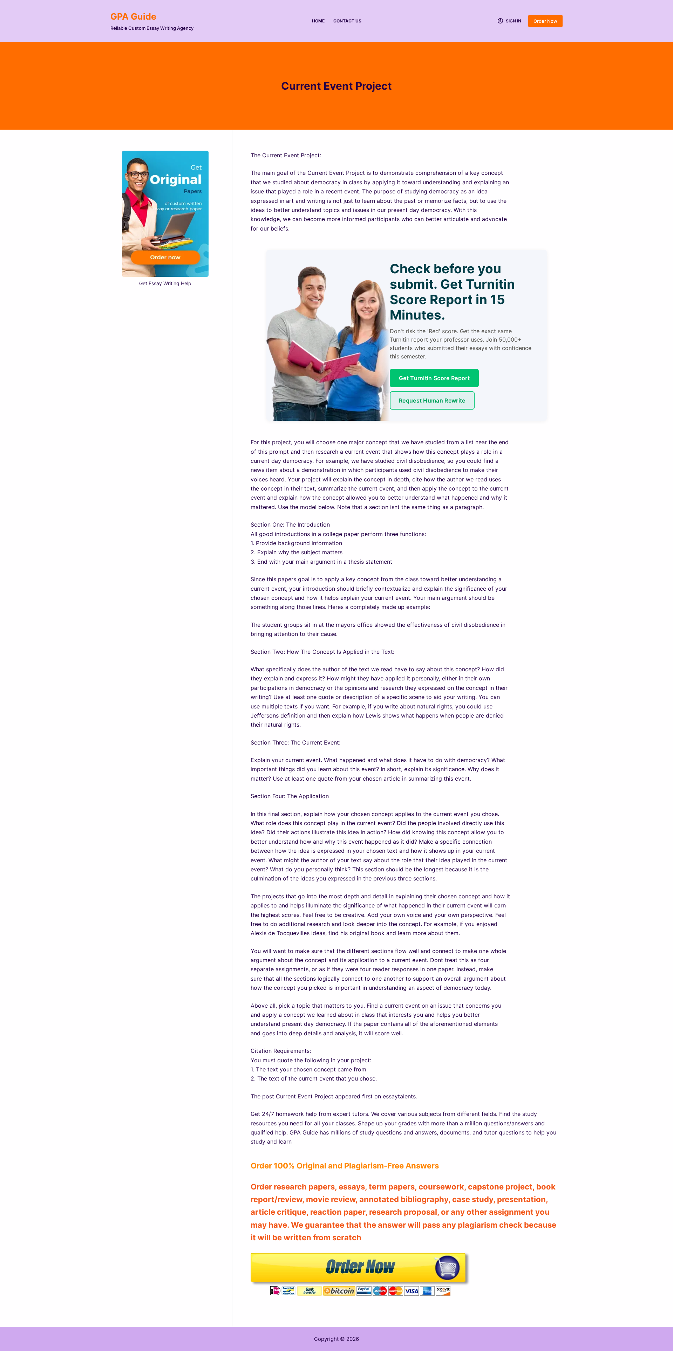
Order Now (545, 21)
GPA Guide (133, 16)
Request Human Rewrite (432, 400)
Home (318, 20)
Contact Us (347, 20)
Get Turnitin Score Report (434, 378)
